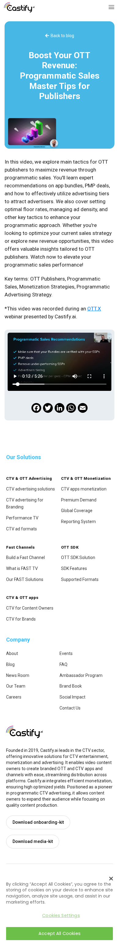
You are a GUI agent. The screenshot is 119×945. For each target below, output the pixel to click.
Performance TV (22, 517)
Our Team (15, 686)
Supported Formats (80, 579)
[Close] (111, 878)
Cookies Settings (61, 915)
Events (66, 653)
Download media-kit (33, 841)
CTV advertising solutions (30, 489)
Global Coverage (76, 510)
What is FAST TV (22, 568)
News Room (17, 675)
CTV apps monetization (83, 489)
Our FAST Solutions (24, 579)
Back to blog (62, 35)
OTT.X (94, 309)
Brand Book (71, 686)
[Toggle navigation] (111, 7)
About (12, 653)
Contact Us (70, 708)
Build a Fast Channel (25, 557)
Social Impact (72, 697)
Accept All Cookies (59, 933)
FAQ (63, 664)
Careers (13, 697)
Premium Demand (78, 499)
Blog (10, 664)
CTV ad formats (21, 528)
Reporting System (78, 521)
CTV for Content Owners (29, 608)
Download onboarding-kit (38, 822)
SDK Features (74, 568)
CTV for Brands (21, 619)
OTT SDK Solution (78, 557)
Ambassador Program (81, 675)
